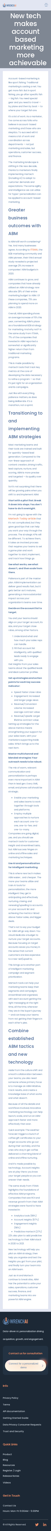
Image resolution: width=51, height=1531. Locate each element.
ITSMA (34, 249)
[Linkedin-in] (44, 1524)
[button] (46, 5)
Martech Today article (22, 518)
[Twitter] (36, 1524)
